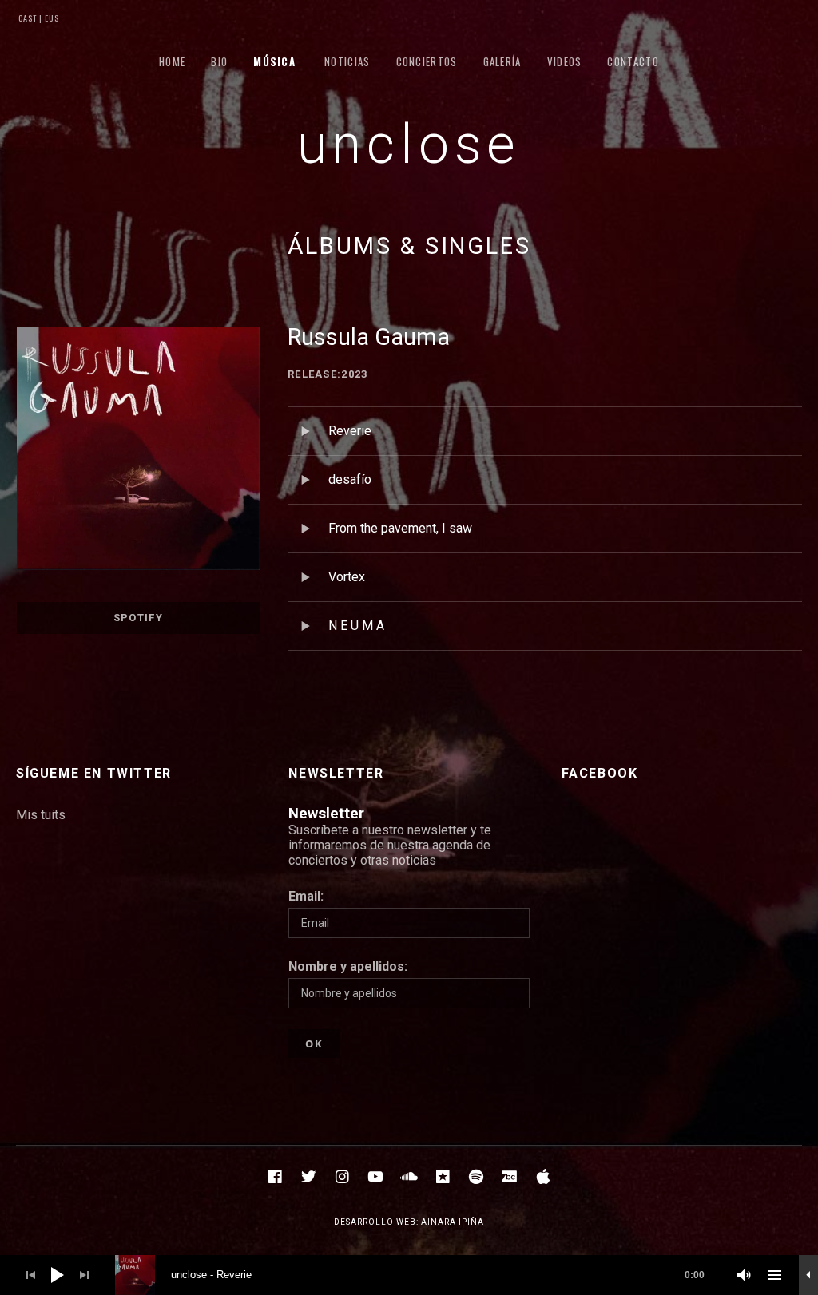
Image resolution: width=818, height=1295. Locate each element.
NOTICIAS (347, 61)
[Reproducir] (57, 1275)
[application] (409, 1275)
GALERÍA (502, 61)
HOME (172, 61)
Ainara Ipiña (452, 1222)
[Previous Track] (30, 1275)
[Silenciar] (744, 1275)
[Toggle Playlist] (775, 1275)
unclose (409, 144)
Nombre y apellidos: (347, 966)
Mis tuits (41, 814)
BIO (219, 61)
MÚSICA (274, 61)
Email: (306, 896)
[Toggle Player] (808, 1275)
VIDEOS (564, 61)
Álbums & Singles (409, 245)
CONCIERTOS (427, 61)
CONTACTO (632, 61)
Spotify (138, 618)
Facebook (600, 773)
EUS (50, 18)
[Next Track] (84, 1275)
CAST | (30, 18)
